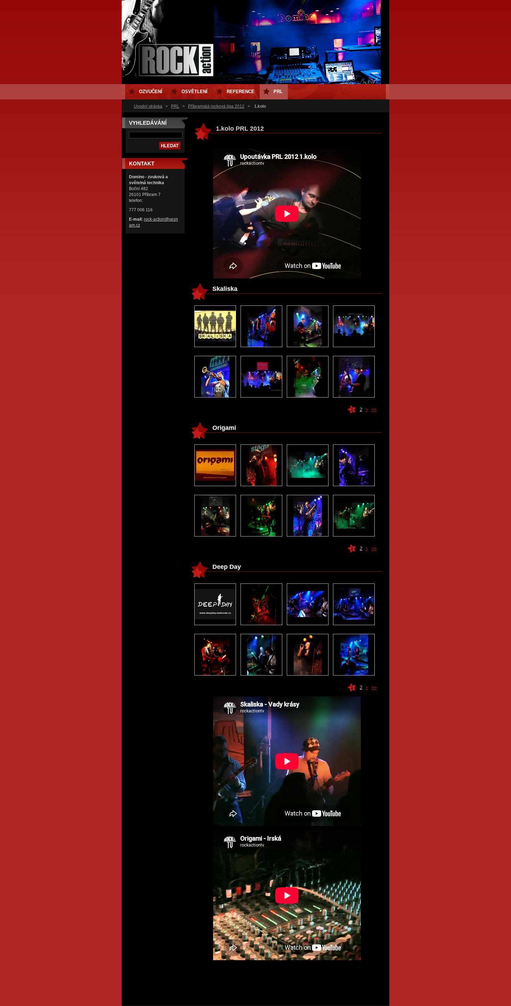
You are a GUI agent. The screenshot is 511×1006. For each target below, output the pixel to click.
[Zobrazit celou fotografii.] (215, 326)
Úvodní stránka (148, 106)
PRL (175, 106)
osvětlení (194, 91)
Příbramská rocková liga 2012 (216, 106)
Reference (240, 91)
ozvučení (150, 91)
